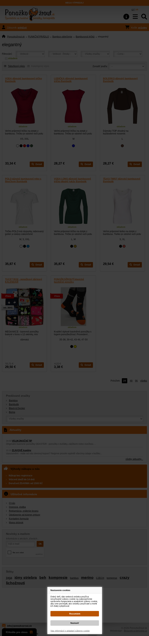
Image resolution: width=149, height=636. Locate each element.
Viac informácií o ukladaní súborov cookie (70, 631)
